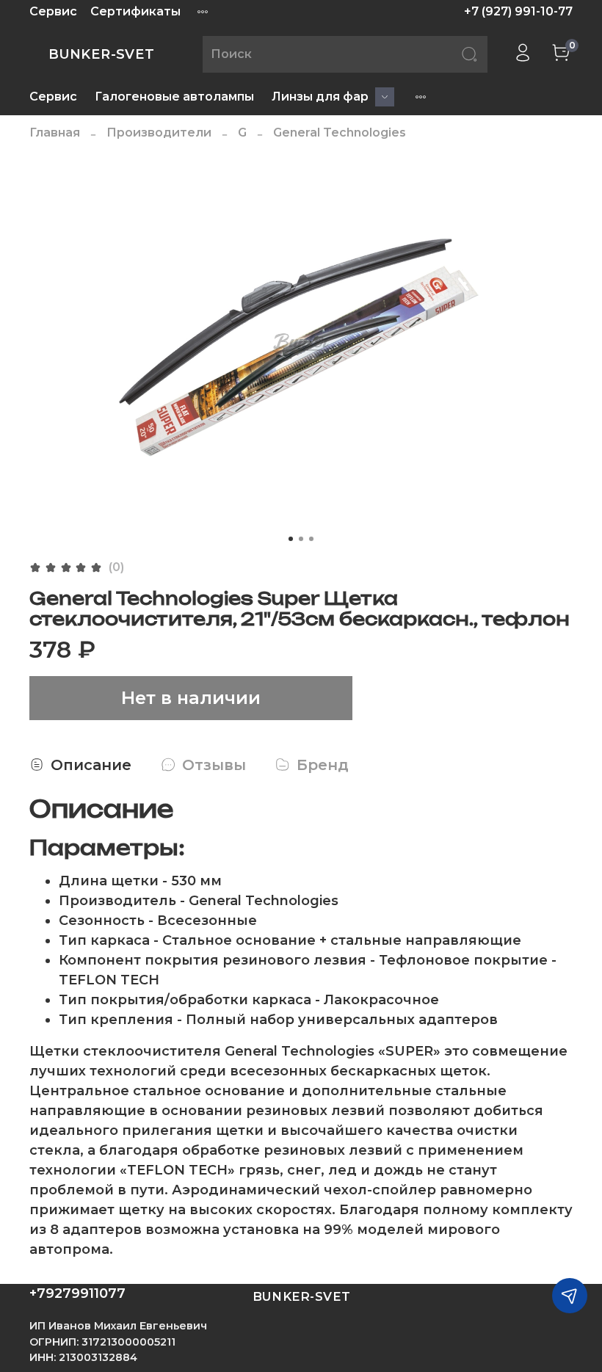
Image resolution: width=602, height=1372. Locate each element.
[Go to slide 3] (311, 539)
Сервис (53, 11)
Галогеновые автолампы (174, 97)
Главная (54, 132)
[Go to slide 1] (291, 539)
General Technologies (339, 132)
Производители (158, 132)
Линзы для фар (320, 97)
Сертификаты (135, 11)
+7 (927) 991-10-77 (518, 11)
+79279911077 (77, 1293)
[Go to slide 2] (301, 539)
